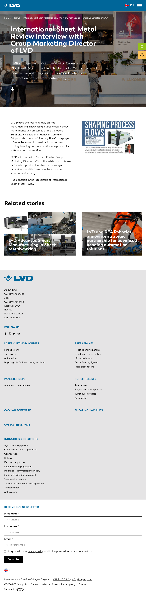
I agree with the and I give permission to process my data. (50, 551)
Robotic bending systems (87, 349)
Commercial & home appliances (20, 449)
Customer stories (14, 301)
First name (10, 513)
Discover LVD (12, 305)
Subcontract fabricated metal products (24, 483)
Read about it (19, 179)
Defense (8, 458)
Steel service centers (15, 479)
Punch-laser (81, 385)
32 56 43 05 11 (61, 579)
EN (132, 5)
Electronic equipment (15, 462)
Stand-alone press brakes (88, 354)
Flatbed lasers (11, 349)
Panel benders (14, 379)
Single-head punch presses (88, 389)
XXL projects (10, 492)
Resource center (13, 313)
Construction (11, 453)
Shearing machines (89, 410)
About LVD (10, 289)
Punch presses (85, 379)
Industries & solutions (21, 439)
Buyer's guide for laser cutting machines (24, 362)
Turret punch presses (85, 393)
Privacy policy (68, 584)
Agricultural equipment (16, 445)
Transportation (11, 487)
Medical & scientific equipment (20, 475)
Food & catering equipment (18, 466)
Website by (10, 589)
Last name (10, 526)
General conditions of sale (44, 584)
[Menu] (139, 5)
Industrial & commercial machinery (22, 470)
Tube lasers (10, 354)
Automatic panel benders (17, 385)
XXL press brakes (83, 358)
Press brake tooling (84, 366)
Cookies (83, 584)
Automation (10, 358)
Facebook (5, 334)
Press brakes (84, 343)
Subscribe (13, 559)
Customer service (14, 293)
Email (7, 539)
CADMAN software (17, 410)
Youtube (19, 334)
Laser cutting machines (21, 343)
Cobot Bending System (86, 362)
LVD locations (12, 317)
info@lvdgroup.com (82, 579)
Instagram (10, 334)
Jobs (7, 297)
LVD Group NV (19, 584)
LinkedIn (14, 334)
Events (8, 309)
